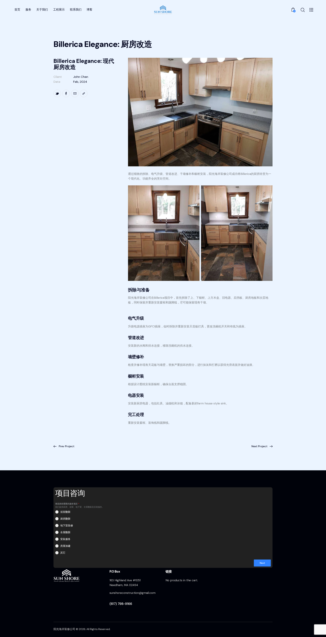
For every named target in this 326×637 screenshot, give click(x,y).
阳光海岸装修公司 (64, 629)
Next (262, 562)
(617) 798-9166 (121, 603)
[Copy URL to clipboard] (83, 93)
